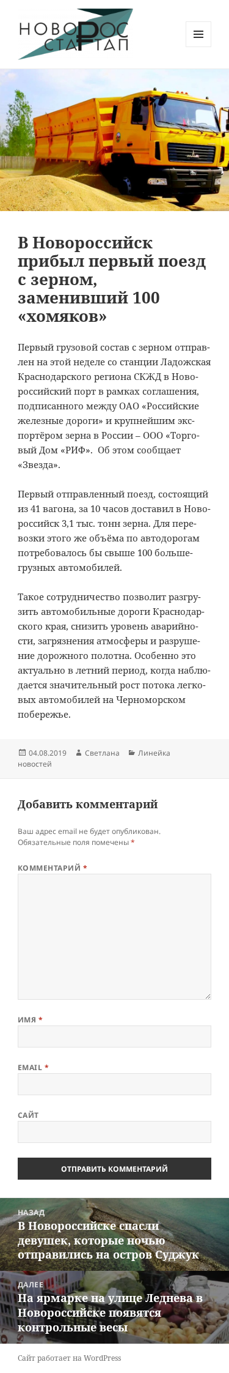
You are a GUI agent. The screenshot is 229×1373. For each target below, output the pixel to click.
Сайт (28, 1115)
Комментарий (52, 868)
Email (33, 1067)
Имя (30, 1019)
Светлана (102, 753)
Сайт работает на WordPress (69, 1358)
